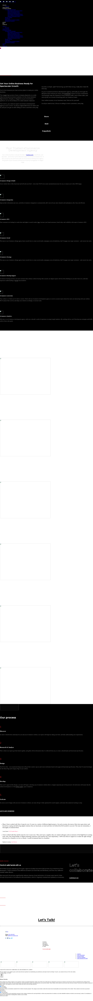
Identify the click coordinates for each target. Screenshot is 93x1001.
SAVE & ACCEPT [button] (4, 995)
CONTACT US (73, 878)
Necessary (4, 986)
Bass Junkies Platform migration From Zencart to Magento (41, 656)
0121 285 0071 (12, 934)
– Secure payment (80, 956)
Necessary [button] (2, 985)
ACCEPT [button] (9, 973)
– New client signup (81, 955)
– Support (79, 953)
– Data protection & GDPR (82, 958)
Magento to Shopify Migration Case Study (32, 532)
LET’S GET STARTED (7, 811)
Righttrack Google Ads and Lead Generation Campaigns (40, 594)
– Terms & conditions (81, 957)
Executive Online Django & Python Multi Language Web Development (40, 345)
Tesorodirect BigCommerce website (28, 470)
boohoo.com (29, 155)
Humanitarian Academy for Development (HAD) (35, 408)
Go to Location (46, 949)
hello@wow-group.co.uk (13, 935)
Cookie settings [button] (3, 973)
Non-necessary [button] (3, 991)
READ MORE (4, 1000)
